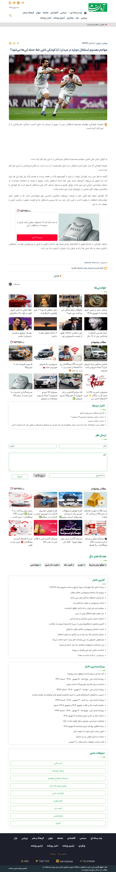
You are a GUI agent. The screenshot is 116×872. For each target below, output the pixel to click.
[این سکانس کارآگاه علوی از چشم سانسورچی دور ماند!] (70, 323)
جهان (38, 12)
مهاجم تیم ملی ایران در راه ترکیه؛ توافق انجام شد (84, 608)
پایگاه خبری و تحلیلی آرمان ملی (67, 867)
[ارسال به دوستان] (14, 43)
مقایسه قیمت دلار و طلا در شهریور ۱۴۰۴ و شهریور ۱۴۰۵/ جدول (79, 705)
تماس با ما (62, 853)
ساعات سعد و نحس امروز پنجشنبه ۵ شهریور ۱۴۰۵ (83, 715)
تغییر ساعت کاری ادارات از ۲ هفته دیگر (89, 731)
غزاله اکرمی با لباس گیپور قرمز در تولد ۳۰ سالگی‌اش (20, 311)
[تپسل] (18, 210)
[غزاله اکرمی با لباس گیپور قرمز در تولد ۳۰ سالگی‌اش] (20, 301)
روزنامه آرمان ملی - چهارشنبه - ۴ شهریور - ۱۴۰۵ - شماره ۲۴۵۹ (79, 710)
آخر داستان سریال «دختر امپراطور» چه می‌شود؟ (85, 673)
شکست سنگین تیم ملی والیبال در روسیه (88, 650)
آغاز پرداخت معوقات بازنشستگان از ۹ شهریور (86, 742)
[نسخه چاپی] (10, 43)
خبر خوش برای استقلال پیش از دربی (89, 613)
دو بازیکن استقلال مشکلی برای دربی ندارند (87, 597)
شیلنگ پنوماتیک (58, 771)
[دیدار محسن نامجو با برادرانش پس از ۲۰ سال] (95, 323)
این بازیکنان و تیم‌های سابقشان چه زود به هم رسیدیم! (82, 644)
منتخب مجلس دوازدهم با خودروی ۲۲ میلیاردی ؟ (87, 417)
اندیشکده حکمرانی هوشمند (58, 778)
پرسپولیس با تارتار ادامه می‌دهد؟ (91, 655)
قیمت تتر (58, 808)
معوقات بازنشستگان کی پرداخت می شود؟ (71, 311)
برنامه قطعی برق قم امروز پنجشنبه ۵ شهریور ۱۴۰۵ (84, 726)
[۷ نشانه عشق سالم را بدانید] (45, 323)
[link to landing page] (97, 7)
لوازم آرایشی (58, 816)
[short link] (17, 43)
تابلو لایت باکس (58, 793)
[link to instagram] (18, 2)
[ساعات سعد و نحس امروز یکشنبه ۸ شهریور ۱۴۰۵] (95, 301)
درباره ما (53, 853)
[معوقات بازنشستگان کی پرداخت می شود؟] (70, 301)
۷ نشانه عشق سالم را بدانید (48, 334)
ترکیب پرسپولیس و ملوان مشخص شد (88, 603)
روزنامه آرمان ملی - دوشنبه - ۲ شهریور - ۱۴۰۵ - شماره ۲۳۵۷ (80, 689)
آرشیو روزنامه (59, 18)
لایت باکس (58, 763)
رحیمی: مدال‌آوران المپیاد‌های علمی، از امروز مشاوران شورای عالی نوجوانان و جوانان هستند (68, 694)
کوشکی (56, 276)
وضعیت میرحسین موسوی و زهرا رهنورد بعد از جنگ (83, 721)
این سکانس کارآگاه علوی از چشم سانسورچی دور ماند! (71, 334)
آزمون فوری (58, 801)
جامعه (46, 12)
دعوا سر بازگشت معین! (96, 421)
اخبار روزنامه (45, 18)
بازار (77, 18)
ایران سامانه (13, 868)
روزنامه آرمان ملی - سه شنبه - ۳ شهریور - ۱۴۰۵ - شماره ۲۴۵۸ (79, 700)
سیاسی (63, 12)
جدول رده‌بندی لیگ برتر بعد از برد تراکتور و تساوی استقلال (81, 634)
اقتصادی (54, 12)
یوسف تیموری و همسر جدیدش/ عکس (22, 334)
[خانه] (85, 12)
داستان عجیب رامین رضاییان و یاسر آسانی (87, 618)
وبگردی (70, 18)
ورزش (98, 43)
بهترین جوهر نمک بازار (58, 786)
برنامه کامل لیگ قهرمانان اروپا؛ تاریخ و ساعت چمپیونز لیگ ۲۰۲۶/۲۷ (76, 587)
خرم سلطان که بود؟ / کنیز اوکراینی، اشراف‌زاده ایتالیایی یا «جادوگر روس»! (45, 311)
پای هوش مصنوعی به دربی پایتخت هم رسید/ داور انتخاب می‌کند (78, 639)
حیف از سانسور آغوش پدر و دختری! (90, 736)
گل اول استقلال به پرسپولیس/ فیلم (92, 413)
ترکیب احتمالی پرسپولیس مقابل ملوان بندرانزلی (85, 629)
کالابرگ (58, 823)
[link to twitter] (14, 2)
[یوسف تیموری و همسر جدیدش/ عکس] (20, 323)
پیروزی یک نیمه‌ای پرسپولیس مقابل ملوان (87, 592)
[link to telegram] (22, 2)
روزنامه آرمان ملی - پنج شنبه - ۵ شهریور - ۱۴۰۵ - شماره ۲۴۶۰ (79, 679)
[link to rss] (10, 2)
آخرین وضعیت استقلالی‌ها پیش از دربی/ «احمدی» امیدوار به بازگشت (76, 624)
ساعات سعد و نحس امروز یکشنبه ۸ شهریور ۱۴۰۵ (96, 311)
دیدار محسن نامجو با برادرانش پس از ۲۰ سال (97, 334)
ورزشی (84, 18)
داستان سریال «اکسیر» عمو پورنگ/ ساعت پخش (85, 684)
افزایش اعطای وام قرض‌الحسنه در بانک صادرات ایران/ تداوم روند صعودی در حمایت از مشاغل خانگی (68, 24)
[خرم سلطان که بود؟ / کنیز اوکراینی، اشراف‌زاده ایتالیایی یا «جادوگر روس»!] (45, 301)
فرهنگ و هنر (28, 12)
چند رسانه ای (96, 838)
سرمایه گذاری (37, 237)
